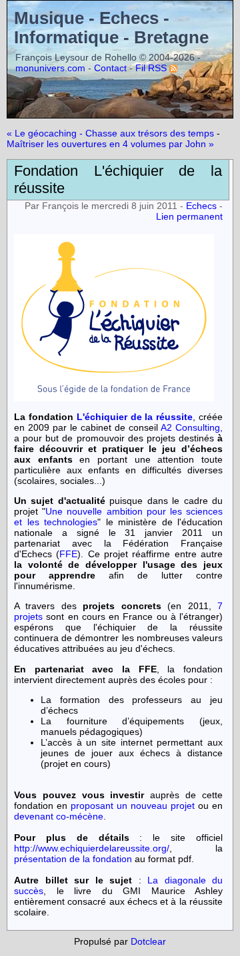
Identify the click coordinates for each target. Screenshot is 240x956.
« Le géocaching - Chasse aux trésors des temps (110, 133)
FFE (68, 554)
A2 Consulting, (192, 427)
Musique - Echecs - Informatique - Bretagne (111, 28)
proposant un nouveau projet (133, 805)
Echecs (201, 205)
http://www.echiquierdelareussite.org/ (91, 848)
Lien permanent (189, 216)
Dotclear (148, 941)
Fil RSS (151, 68)
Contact (110, 68)
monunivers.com (50, 68)
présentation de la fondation (73, 858)
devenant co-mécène (58, 816)
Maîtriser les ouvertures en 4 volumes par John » (110, 143)
